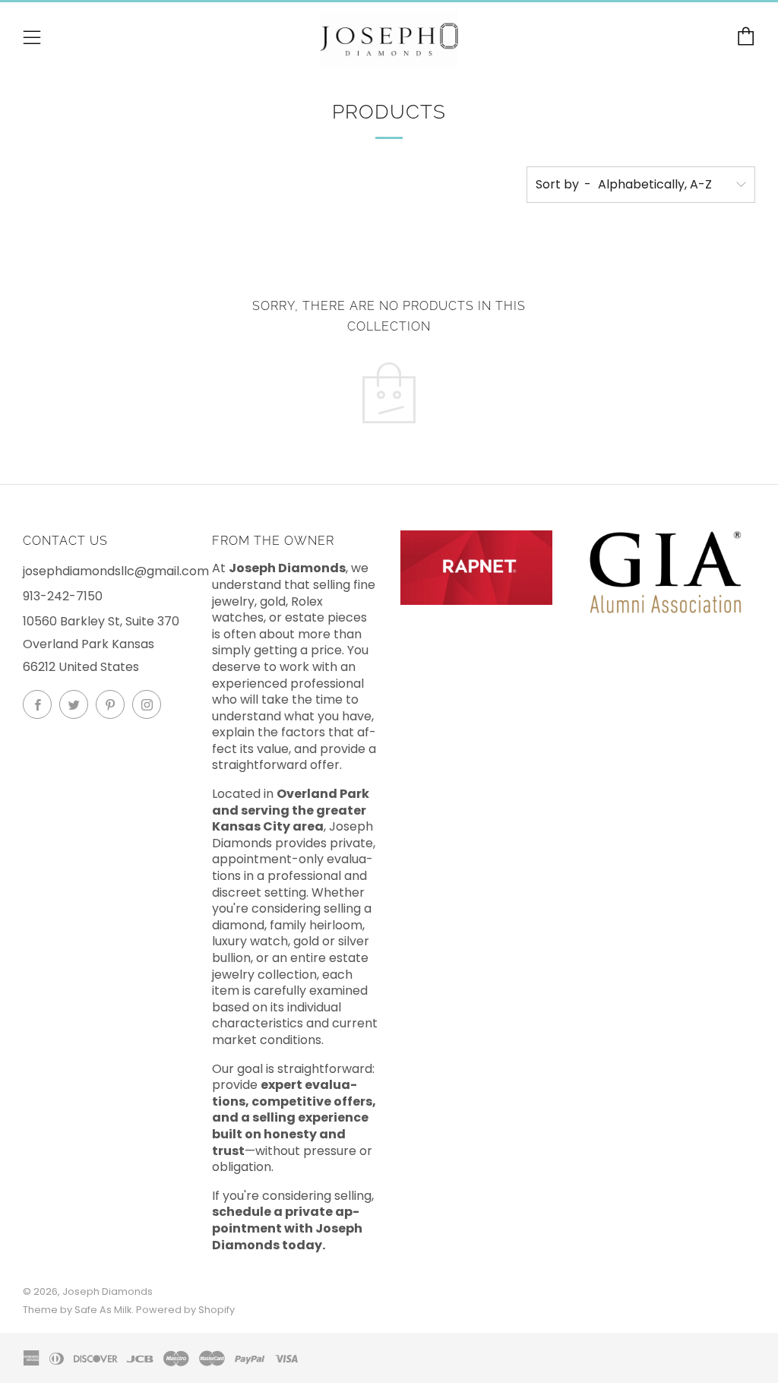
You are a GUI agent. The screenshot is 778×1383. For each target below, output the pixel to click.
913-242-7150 (63, 596)
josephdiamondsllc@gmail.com (116, 571)
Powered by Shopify (185, 1309)
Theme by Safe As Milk (77, 1309)
